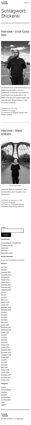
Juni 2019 (4, 337)
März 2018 (4, 367)
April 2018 (4, 365)
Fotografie (15, 112)
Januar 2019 (5, 347)
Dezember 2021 (6, 285)
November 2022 (6, 274)
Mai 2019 (4, 340)
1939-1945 (4, 250)
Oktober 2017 (5, 380)
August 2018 (5, 357)
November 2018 (6, 352)
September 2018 (6, 355)
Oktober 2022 (5, 277)
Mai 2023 (4, 269)
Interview (12, 110)
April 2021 (4, 297)
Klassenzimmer (5, 397)
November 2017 (6, 377)
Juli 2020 (4, 312)
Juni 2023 (4, 267)
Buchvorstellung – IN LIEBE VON (11, 243)
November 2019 (6, 327)
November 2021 (6, 287)
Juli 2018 (3, 360)
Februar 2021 (5, 302)
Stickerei (3, 114)
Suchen (3, 227)
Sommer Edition (6, 399)
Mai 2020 (4, 317)
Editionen (4, 392)
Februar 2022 (5, 279)
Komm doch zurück (7, 253)
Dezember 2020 (6, 307)
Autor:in (3, 387)
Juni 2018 (4, 362)
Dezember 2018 (6, 350)
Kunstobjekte (4, 206)
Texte (3, 402)
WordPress (20, 418)
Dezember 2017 (6, 375)
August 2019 (5, 332)
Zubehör (3, 404)
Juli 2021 (3, 292)
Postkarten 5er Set (7, 245)
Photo (26, 112)
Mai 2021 (4, 294)
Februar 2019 (5, 345)
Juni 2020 (4, 315)
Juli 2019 (3, 335)
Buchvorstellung (6, 389)
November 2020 (6, 309)
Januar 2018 (5, 372)
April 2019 (4, 342)
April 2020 (4, 320)
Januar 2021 (5, 305)
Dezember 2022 (6, 272)
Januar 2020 (5, 325)
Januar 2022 (5, 282)
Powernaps (4, 248)
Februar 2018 (5, 370)
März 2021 (4, 300)
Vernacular (9, 114)
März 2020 (4, 322)
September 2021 (6, 289)
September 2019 (6, 330)
